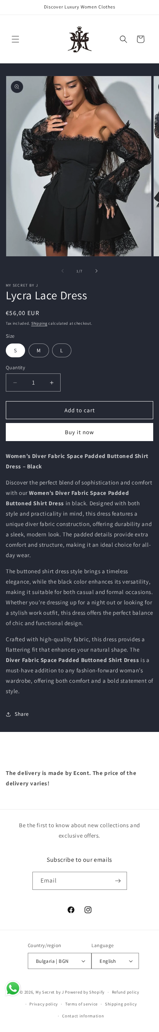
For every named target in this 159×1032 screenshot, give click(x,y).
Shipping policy (121, 1004)
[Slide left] (62, 270)
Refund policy (125, 992)
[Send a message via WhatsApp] (13, 988)
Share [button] (22, 713)
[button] (15, 39)
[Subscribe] (118, 881)
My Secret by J (50, 992)
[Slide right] (96, 270)
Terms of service (81, 1004)
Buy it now (79, 432)
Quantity (15, 367)
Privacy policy (43, 1004)
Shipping (39, 323)
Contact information (83, 1016)
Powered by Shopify (85, 992)
